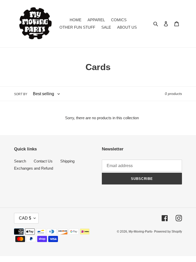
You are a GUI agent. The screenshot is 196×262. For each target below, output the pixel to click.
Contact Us (43, 161)
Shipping (67, 161)
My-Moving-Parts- (141, 231)
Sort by (20, 94)
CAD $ (25, 218)
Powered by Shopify (168, 231)
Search (20, 161)
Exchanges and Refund (33, 168)
